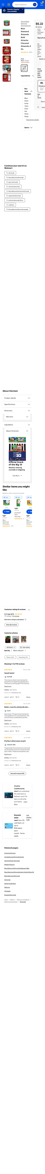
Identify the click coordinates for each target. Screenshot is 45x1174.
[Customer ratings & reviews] (29, 609)
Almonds (7, 880)
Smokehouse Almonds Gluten (14, 857)
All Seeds (7, 891)
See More (16, 476)
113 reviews (15, 616)
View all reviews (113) (17, 773)
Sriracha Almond (9, 853)
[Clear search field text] (32, 4)
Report (28, 697)
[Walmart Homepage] (8, 4)
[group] (29, 52)
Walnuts (7, 887)
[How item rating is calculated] (25, 619)
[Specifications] (29, 404)
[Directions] (29, 410)
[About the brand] (27, 431)
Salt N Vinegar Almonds (12, 861)
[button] (26, 91)
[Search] (34, 4)
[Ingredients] (33, 76)
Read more (7, 686)
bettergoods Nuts (10, 883)
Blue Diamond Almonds (12, 876)
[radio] (24, 68)
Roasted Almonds (10, 895)
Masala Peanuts (9, 864)
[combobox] (25, 4)
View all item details (32, 120)
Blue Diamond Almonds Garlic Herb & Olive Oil (19, 872)
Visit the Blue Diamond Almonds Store (26, 23)
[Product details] (29, 398)
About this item (10, 391)
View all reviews (11, 625)
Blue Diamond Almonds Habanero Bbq (16, 868)
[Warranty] (27, 416)
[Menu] (3, 4)
